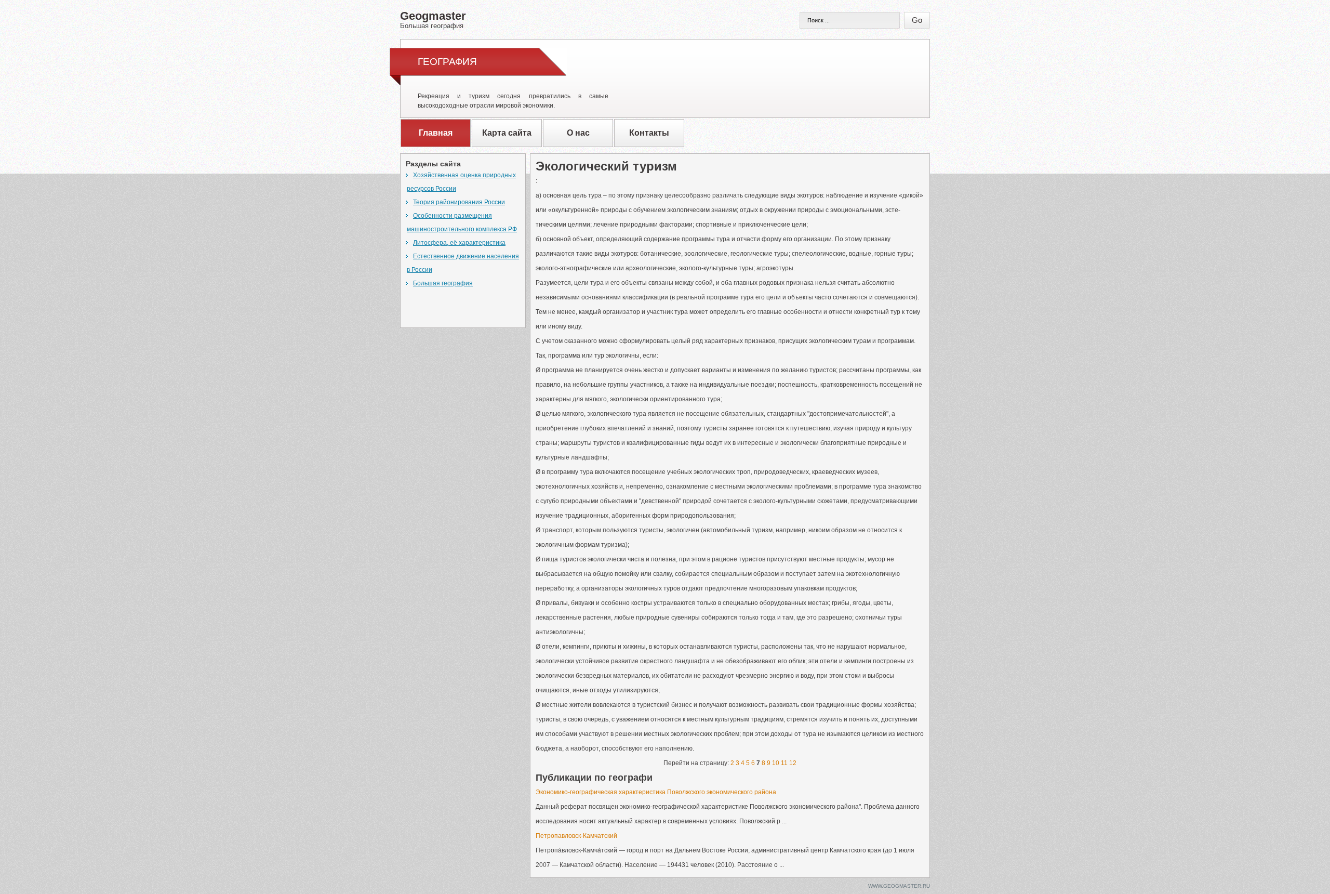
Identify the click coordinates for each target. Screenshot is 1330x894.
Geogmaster (433, 19)
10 (775, 763)
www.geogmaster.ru (899, 886)
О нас (578, 132)
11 (784, 763)
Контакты (649, 132)
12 (792, 763)
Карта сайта (506, 132)
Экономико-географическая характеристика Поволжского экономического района (656, 792)
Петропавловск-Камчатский (576, 835)
